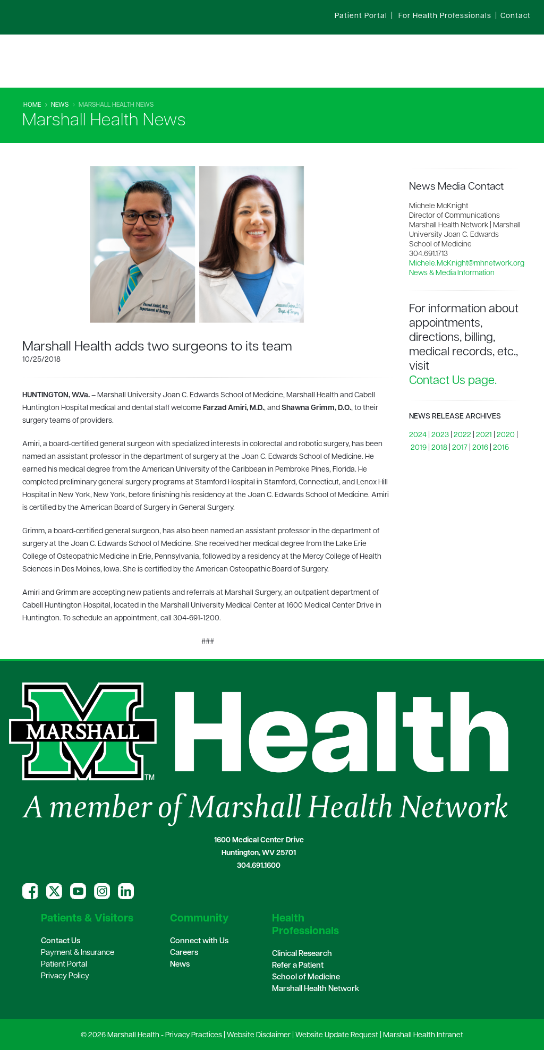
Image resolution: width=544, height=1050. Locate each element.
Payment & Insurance (77, 953)
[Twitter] (54, 891)
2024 (418, 435)
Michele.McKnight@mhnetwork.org (466, 264)
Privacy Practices (193, 1035)
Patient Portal (64, 965)
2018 (439, 448)
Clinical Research (302, 954)
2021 (484, 435)
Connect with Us (199, 941)
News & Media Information (452, 273)
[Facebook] (30, 891)
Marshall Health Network (315, 989)
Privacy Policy (65, 976)
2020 (506, 435)
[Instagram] (102, 891)
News (60, 105)
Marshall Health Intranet (423, 1035)
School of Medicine (306, 977)
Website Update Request (336, 1035)
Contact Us (60, 941)
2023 (440, 435)
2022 (462, 435)
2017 (460, 448)
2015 (501, 448)
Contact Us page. (453, 381)
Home (32, 105)
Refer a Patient (298, 966)
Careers (184, 953)
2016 (480, 448)
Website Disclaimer (259, 1035)
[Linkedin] (126, 891)
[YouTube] (78, 891)
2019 (419, 448)
